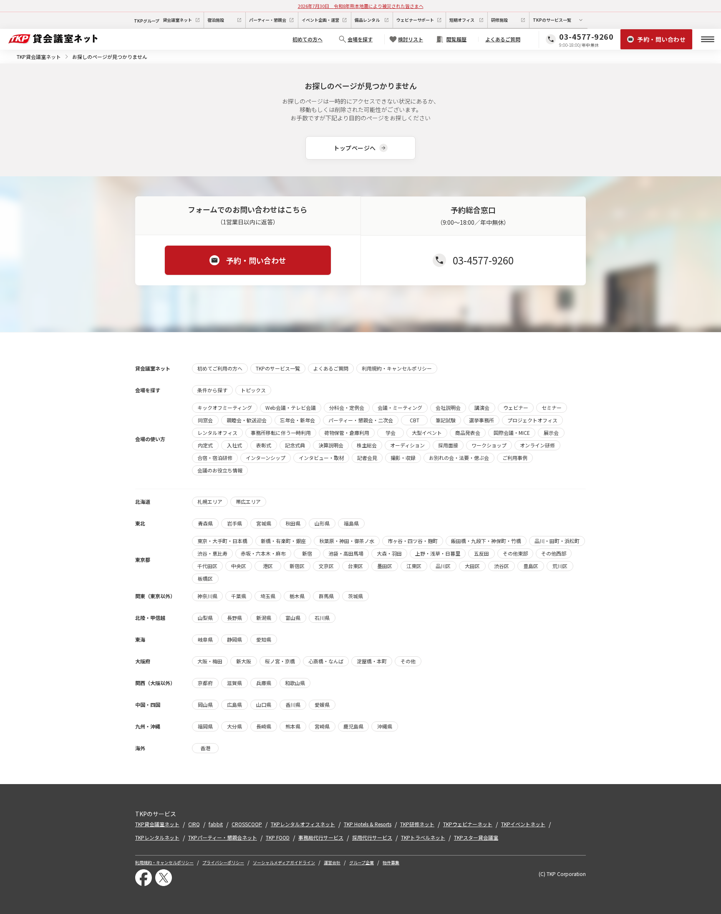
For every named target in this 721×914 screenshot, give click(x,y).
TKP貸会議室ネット (39, 56)
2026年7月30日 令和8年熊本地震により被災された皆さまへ (361, 6)
